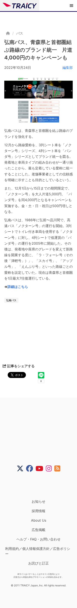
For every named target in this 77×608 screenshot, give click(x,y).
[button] (71, 5)
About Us (38, 520)
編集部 (67, 67)
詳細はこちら (17, 286)
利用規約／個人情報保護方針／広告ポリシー (37, 551)
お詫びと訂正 (38, 563)
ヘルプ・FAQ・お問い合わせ (38, 539)
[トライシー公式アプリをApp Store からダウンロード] (41, 485)
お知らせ (38, 501)
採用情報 (38, 511)
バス (19, 33)
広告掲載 (38, 530)
